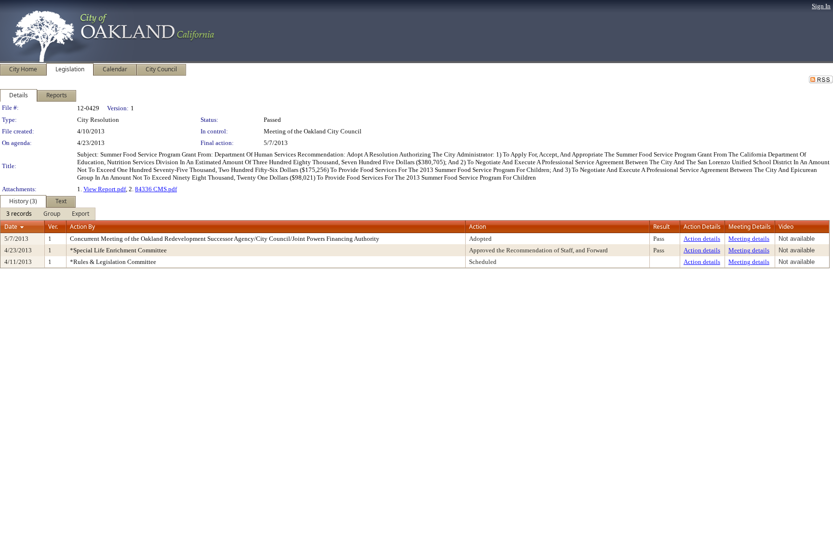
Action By (82, 227)
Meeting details (748, 238)
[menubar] (47, 214)
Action (477, 227)
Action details (702, 238)
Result (661, 227)
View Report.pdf (104, 189)
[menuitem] (19, 214)
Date (10, 227)
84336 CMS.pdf (156, 189)
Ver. (53, 227)
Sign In (821, 6)
